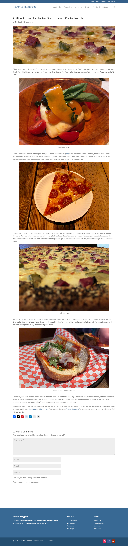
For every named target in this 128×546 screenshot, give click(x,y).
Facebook (33, 409)
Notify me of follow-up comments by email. (31, 478)
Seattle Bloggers (72, 409)
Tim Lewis (18, 22)
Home (92, 1)
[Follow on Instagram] (104, 541)
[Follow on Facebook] (109, 541)
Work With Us (111, 1)
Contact (103, 1)
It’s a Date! (96, 7)
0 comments (28, 22)
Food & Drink (56, 7)
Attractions (68, 7)
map (67, 154)
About (97, 1)
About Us (97, 521)
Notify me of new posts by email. (27, 482)
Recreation (78, 7)
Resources (98, 528)
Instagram (44, 409)
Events (87, 7)
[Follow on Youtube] (113, 541)
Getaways (105, 7)
